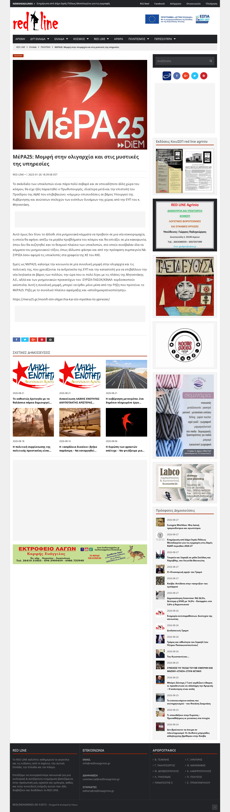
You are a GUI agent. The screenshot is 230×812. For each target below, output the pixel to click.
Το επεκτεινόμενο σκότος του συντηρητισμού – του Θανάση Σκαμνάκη (189, 702)
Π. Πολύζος (194, 777)
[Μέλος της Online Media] (166, 74)
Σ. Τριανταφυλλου (198, 782)
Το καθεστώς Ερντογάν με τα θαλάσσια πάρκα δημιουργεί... (32, 400)
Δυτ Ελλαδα (37, 39)
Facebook (159, 3)
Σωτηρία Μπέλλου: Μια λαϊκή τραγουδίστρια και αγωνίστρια (184, 527)
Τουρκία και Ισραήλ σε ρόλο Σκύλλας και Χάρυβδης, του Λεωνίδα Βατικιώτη (189, 559)
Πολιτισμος (136, 39)
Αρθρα (118, 39)
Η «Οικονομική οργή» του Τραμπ (184, 572)
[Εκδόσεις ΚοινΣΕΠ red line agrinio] (185, 171)
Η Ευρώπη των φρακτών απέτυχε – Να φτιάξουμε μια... (125, 448)
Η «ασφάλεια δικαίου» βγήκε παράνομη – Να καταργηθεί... (78, 448)
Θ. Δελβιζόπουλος (167, 771)
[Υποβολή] (209, 61)
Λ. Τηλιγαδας (163, 777)
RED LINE (20, 47)
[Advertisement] (80, 219)
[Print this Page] (50, 339)
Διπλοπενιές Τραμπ (177, 630)
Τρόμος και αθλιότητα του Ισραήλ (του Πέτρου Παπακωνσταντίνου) (187, 643)
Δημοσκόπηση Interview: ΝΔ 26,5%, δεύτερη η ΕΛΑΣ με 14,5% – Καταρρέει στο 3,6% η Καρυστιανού (189, 601)
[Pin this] (42, 339)
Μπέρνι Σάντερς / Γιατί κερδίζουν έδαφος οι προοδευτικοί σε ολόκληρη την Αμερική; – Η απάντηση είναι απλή (190, 686)
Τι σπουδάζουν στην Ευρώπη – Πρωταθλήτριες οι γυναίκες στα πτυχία (188, 717)
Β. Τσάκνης (162, 759)
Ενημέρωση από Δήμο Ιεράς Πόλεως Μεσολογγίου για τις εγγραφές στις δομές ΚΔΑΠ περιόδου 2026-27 (73, 5)
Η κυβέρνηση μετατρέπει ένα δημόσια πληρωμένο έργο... (125, 400)
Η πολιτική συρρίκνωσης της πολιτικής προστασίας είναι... (32, 448)
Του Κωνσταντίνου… (178, 656)
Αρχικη (20, 39)
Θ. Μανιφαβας (196, 765)
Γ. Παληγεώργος (165, 765)
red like (99, 39)
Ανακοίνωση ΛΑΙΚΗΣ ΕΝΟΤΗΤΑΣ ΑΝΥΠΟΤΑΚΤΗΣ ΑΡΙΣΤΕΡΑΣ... (79, 400)
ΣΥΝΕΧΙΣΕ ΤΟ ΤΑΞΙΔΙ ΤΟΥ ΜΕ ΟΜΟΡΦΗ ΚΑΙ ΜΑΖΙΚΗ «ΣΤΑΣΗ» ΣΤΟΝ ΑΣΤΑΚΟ (190, 669)
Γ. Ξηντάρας (194, 759)
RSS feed (144, 3)
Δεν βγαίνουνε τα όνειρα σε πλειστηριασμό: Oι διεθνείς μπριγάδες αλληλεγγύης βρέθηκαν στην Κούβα (188, 732)
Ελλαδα (59, 39)
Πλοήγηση (211, 3)
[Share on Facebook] (16, 339)
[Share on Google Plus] (33, 339)
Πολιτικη (45, 47)
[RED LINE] (35, 20)
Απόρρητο (175, 3)
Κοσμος (79, 39)
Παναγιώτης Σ (164, 782)
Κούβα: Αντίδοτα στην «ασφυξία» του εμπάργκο (187, 585)
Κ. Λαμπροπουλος (199, 771)
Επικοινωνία (194, 3)
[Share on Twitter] (25, 339)
